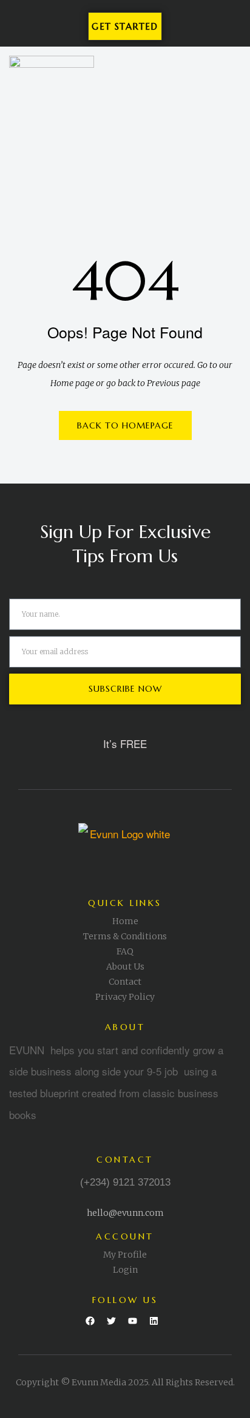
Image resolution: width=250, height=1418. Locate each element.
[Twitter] (112, 1321)
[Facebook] (90, 1321)
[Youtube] (133, 1321)
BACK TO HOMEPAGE (125, 425)
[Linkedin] (154, 1321)
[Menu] (230, 83)
